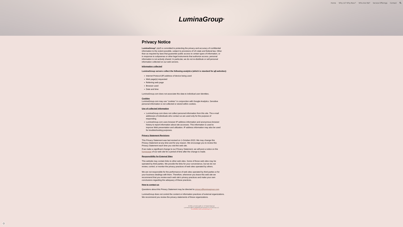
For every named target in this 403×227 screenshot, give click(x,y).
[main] (201, 17)
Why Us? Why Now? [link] (347, 3)
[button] (400, 2)
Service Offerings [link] (380, 3)
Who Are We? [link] (364, 3)
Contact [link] (393, 3)
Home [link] (333, 3)
